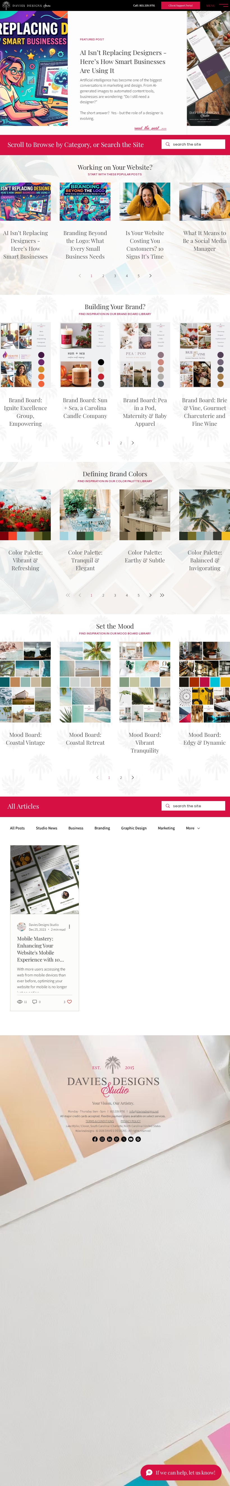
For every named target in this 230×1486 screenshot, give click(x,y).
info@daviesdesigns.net (143, 1111)
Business (75, 828)
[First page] (68, 595)
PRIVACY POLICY (131, 1121)
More (190, 828)
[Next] (214, 24)
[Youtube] (131, 1139)
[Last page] (162, 595)
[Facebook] (95, 1139)
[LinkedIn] (109, 1139)
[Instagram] (102, 1139)
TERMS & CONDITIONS (100, 1121)
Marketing (166, 828)
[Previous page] (80, 276)
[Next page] (150, 276)
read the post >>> (194, 129)
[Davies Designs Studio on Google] (138, 1139)
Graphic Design (134, 828)
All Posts (17, 828)
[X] (124, 1139)
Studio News (46, 828)
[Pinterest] (116, 1139)
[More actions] (71, 926)
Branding (102, 828)
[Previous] (197, 24)
